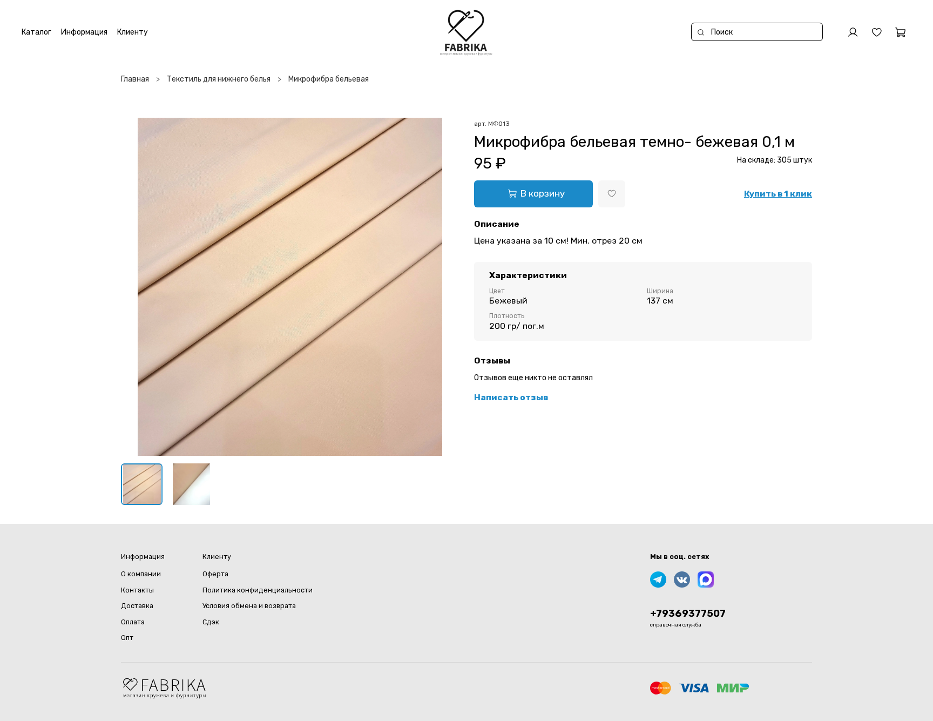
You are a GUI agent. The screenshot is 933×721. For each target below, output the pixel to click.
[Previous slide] (136, 286)
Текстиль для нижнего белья (219, 79)
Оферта (215, 574)
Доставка (137, 606)
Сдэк (210, 622)
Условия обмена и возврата (249, 606)
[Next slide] (443, 286)
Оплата (133, 622)
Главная (135, 79)
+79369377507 (688, 613)
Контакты (137, 590)
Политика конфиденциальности (257, 590)
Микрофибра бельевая (328, 79)
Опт (127, 638)
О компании (141, 574)
